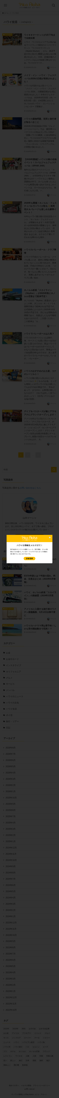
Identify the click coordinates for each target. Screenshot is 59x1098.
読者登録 (29, 558)
